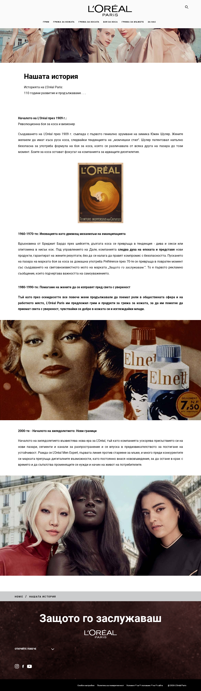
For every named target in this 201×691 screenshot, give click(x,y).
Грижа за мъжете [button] (133, 22)
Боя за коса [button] (110, 22)
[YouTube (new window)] (29, 666)
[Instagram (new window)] (17, 666)
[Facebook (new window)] (23, 666)
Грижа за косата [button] (89, 22)
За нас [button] (152, 22)
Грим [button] (46, 22)
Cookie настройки (86, 685)
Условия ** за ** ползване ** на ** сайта (144, 685)
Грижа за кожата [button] (64, 22)
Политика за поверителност (110, 685)
